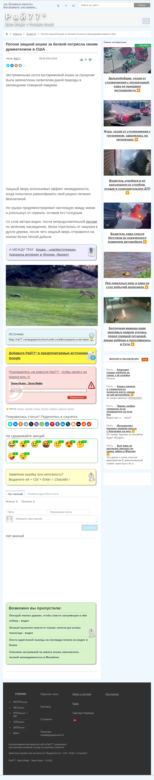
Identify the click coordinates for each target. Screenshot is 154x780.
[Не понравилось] (90, 59)
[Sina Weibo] (89, 424)
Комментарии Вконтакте (43, 493)
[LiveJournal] (68, 424)
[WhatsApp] (41, 424)
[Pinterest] (52, 424)
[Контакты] (66, 6)
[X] (31, 424)
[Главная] (6, 34)
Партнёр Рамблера (83, 713)
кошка (20, 409)
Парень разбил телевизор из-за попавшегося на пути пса (120, 410)
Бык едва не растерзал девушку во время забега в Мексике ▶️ (121, 450)
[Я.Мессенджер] (8, 65)
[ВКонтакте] (12, 65)
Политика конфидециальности (52, 733)
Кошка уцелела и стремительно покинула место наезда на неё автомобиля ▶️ (120, 390)
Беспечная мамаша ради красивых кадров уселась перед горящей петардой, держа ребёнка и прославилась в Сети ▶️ (127, 336)
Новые (10, 501)
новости (62, 409)
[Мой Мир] (47, 424)
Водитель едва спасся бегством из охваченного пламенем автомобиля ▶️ (127, 238)
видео (71, 409)
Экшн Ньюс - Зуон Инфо (27, 383)
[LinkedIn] (62, 424)
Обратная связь (50, 694)
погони (91, 222)
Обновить (144, 45)
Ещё (145, 359)
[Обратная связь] (73, 6)
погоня (44, 409)
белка (37, 409)
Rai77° (17, 58)
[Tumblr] (57, 424)
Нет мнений (15, 494)
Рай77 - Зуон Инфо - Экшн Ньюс (26, 760)
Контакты (46, 706)
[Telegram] (20, 65)
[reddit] (84, 424)
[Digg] (78, 424)
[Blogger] (73, 424)
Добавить (89, 527)
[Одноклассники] (16, 65)
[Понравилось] (81, 59)
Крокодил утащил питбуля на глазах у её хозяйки (118, 372)
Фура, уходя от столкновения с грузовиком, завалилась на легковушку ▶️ (127, 135)
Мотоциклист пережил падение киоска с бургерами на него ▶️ (121, 428)
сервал (53, 409)
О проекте (46, 719)
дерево (28, 409)
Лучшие (27, 501)
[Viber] (36, 424)
